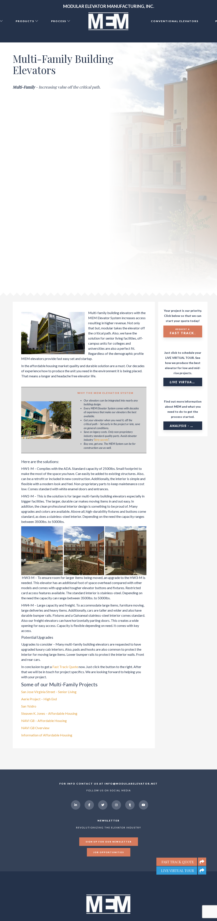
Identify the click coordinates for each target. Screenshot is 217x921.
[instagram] (116, 805)
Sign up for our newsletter (109, 841)
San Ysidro (28, 706)
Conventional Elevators (174, 21)
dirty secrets (101, 439)
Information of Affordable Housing (46, 735)
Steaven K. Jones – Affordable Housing (49, 713)
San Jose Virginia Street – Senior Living (49, 692)
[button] (202, 870)
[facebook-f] (89, 805)
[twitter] (102, 805)
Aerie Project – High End (39, 699)
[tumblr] (130, 805)
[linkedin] (75, 805)
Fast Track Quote (65, 667)
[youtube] (143, 805)
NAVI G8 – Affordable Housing (44, 721)
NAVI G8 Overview (35, 728)
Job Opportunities (108, 852)
